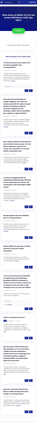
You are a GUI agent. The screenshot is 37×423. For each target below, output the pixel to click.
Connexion (32, 2)
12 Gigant (9, 304)
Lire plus (13, 81)
